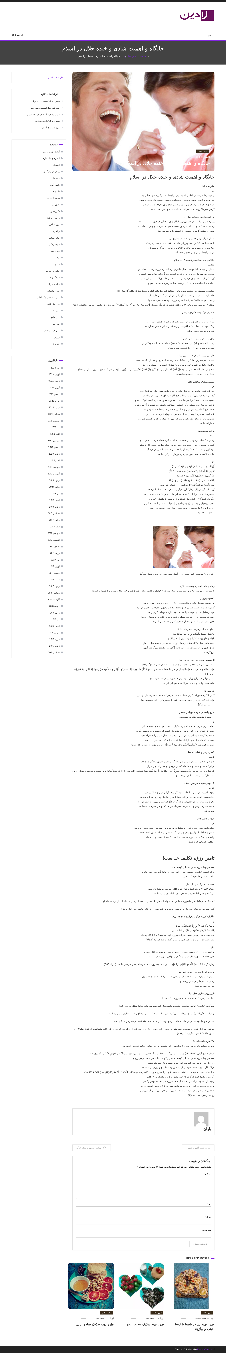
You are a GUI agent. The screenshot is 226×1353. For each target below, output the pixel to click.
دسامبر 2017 (54, 513)
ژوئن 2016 (55, 612)
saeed (202, 1318)
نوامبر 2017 (54, 520)
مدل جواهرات (53, 290)
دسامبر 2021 (54, 414)
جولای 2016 (54, 606)
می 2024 (55, 367)
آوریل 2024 (54, 374)
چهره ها (56, 343)
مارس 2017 (54, 573)
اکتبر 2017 (55, 526)
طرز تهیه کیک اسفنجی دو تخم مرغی (43, 114)
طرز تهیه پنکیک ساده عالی (95, 1324)
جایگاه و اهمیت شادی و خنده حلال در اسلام (167, 163)
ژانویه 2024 (54, 381)
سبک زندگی (54, 244)
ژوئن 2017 (55, 553)
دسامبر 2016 (54, 592)
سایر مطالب (203, 151)
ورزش (57, 337)
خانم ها (56, 178)
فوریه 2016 (54, 639)
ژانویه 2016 (54, 645)
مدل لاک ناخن (53, 304)
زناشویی (56, 231)
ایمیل (207, 1217)
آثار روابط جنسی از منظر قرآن (90, 1147)
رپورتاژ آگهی (54, 224)
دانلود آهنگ (55, 184)
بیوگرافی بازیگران (51, 171)
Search (19, 35)
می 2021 (56, 427)
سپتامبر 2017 (54, 533)
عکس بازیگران (53, 270)
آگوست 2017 (54, 539)
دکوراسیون (55, 211)
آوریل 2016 (54, 626)
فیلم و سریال (54, 284)
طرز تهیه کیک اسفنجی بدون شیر (45, 107)
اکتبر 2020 (55, 433)
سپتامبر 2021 (54, 420)
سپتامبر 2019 (54, 467)
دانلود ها (56, 191)
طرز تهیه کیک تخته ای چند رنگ (46, 101)
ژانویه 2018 (54, 506)
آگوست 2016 (54, 599)
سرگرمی (55, 251)
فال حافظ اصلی (55, 77)
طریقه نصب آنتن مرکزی (199, 1147)
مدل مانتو (55, 317)
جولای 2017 (54, 546)
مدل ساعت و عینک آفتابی (48, 297)
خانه (209, 35)
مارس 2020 (54, 447)
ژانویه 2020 (54, 453)
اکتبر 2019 (55, 460)
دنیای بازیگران (53, 198)
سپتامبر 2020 (53, 440)
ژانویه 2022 (54, 407)
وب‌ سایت (206, 1229)
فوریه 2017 (54, 579)
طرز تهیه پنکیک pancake (145, 1324)
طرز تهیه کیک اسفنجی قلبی (47, 121)
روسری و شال (53, 217)
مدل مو (56, 323)
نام (209, 1204)
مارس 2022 (54, 394)
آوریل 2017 (54, 566)
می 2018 (55, 493)
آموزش (56, 164)
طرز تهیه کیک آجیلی (51, 127)
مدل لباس (55, 310)
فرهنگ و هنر (54, 277)
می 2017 (55, 559)
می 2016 (55, 619)
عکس (57, 264)
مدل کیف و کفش (52, 330)
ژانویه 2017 (54, 586)
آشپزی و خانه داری (51, 158)
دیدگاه (207, 1174)
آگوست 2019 (54, 473)
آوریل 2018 (54, 500)
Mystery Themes (205, 1349)
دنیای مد (56, 204)
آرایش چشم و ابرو (51, 151)
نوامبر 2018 (54, 486)
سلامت (56, 257)
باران (207, 1129)
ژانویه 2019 (54, 480)
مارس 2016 (54, 632)
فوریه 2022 (54, 400)
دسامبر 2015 (54, 652)
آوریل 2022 (54, 387)
